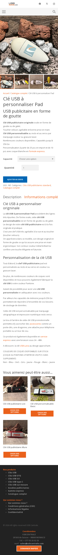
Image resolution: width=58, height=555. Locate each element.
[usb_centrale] (13, 3)
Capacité (7, 159)
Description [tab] (12, 196)
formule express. (37, 151)
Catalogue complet (19, 93)
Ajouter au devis (15, 179)
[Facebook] (40, 4)
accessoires (35, 323)
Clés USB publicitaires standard (37, 185)
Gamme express (16, 491)
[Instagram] (54, 4)
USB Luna (24, 345)
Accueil (6, 93)
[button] (14, 12)
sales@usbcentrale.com (32, 543)
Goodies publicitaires (18, 488)
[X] (47, 4)
